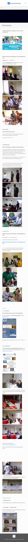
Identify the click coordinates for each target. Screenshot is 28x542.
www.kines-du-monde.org (7, 351)
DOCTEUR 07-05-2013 (6, 498)
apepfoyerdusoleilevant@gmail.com (9, 444)
